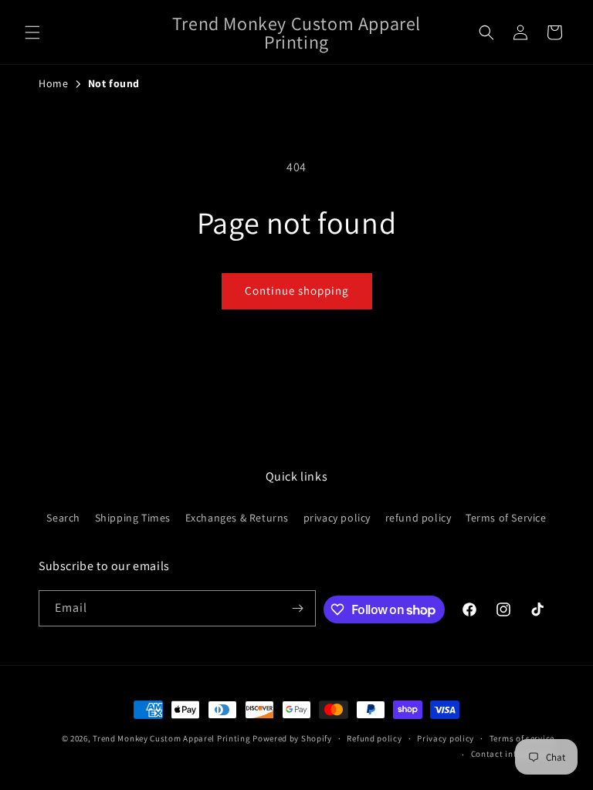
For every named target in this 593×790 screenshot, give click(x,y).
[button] (32, 32)
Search (63, 518)
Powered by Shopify (292, 738)
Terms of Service (506, 518)
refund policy (418, 518)
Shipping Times (133, 518)
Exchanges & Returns (237, 518)
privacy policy (337, 518)
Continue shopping (297, 290)
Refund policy (374, 738)
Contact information (512, 753)
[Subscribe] (298, 608)
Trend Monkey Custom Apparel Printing (171, 738)
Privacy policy (445, 738)
